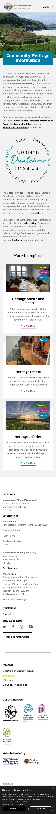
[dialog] (28, 800)
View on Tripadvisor (15, 685)
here (40, 212)
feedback (17, 239)
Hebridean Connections (15, 127)
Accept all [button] (15, 809)
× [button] (53, 788)
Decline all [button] (40, 809)
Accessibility (8, 783)
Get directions (10, 516)
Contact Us (9, 614)
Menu (46, 6)
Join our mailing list (17, 637)
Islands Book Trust (23, 123)
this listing (31, 223)
